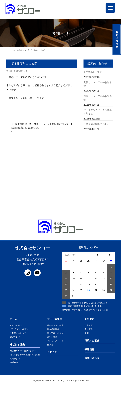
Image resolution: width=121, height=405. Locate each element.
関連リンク (15, 337)
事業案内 (14, 362)
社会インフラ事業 (55, 325)
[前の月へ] (96, 255)
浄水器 (50, 344)
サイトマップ (16, 325)
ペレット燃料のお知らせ (55, 123)
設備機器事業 (53, 329)
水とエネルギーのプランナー (23, 350)
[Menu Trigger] (110, 8)
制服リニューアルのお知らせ (98, 98)
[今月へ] (103, 255)
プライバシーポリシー (20, 329)
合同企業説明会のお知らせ (98, 123)
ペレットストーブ (55, 340)
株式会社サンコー (32, 248)
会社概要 (89, 329)
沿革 (87, 333)
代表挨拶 (89, 325)
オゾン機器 (52, 337)
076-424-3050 (35, 263)
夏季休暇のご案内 (93, 71)
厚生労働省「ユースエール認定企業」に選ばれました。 (26, 127)
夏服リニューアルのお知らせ (98, 84)
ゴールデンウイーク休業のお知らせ (98, 111)
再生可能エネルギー (56, 333)
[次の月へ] (111, 255)
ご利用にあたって (18, 333)
